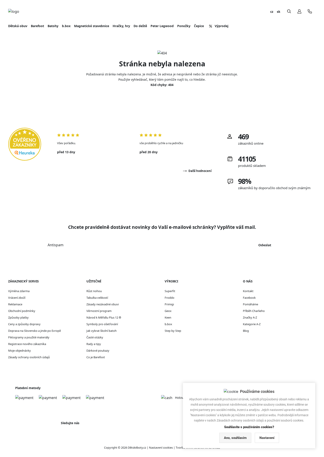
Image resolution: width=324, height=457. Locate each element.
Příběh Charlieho (254, 311)
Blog (246, 331)
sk (278, 11)
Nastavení (266, 438)
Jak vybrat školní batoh (101, 331)
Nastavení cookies (161, 448)
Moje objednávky (19, 351)
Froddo (169, 298)
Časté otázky (94, 337)
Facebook (249, 298)
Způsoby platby (18, 317)
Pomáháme (250, 304)
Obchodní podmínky (21, 311)
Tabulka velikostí (97, 298)
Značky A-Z (250, 317)
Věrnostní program (99, 311)
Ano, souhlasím (235, 438)
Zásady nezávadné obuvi (102, 304)
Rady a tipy (93, 344)
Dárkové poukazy (97, 351)
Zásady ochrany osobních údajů (29, 357)
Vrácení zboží (16, 298)
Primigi (169, 304)
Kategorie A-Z (252, 324)
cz (271, 11)
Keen (168, 317)
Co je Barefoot (95, 357)
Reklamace (15, 304)
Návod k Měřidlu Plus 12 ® (103, 317)
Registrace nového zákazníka (27, 344)
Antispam (55, 244)
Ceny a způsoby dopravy (24, 324)
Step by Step (173, 331)
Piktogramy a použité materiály (28, 337)
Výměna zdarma (19, 291)
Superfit (170, 291)
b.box (168, 324)
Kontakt (248, 291)
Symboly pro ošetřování (102, 324)
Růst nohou (94, 291)
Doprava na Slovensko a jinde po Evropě (34, 331)
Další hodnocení (200, 171)
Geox (168, 311)
